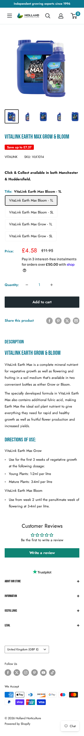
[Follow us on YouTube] (43, 672)
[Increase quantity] (51, 285)
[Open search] (47, 16)
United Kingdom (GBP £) (22, 649)
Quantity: (12, 284)
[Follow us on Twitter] (17, 672)
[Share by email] (76, 320)
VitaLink (11, 156)
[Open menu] (9, 16)
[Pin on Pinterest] (58, 320)
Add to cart (42, 302)
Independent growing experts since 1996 (42, 3)
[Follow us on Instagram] (25, 672)
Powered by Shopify (17, 724)
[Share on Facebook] (49, 320)
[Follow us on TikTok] (52, 672)
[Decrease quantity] (27, 285)
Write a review (42, 552)
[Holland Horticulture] (28, 16)
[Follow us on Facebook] (8, 672)
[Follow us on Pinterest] (34, 672)
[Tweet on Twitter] (67, 320)
